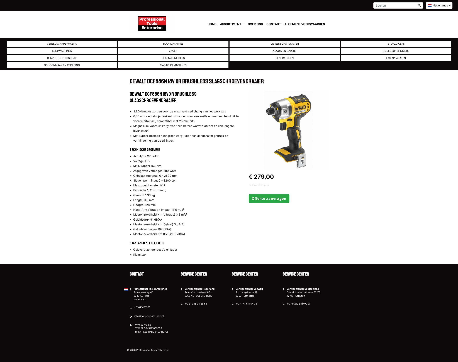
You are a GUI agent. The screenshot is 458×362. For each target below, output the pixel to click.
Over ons (255, 24)
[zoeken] (419, 5)
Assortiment (231, 24)
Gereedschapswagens (62, 43)
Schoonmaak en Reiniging (62, 65)
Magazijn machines (173, 65)
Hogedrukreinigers (396, 50)
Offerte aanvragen (269, 198)
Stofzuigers (396, 43)
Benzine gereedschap (62, 57)
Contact (273, 24)
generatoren (285, 57)
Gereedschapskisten (285, 43)
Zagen (173, 50)
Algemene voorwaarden (304, 24)
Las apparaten (396, 57)
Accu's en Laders (284, 50)
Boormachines (173, 43)
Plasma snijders (173, 57)
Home (212, 24)
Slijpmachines (62, 50)
